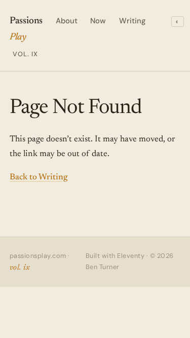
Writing (132, 21)
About (67, 21)
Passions (26, 37)
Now (98, 21)
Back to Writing (38, 177)
